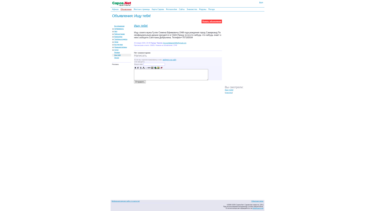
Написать (140, 55)
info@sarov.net (258, 208)
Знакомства (192, 9)
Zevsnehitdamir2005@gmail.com (174, 43)
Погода (211, 9)
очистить (228, 92)
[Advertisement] (245, 51)
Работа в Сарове (119, 34)
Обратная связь (257, 201)
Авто (115, 31)
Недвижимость (119, 29)
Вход (261, 2)
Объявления (126, 9)
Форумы (202, 9)
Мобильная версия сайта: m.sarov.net (126, 201)
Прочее (116, 58)
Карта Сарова (158, 9)
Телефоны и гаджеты (120, 39)
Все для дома (118, 44)
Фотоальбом (171, 9)
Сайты (182, 9)
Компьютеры (118, 37)
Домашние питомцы (120, 47)
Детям (116, 42)
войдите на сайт (169, 60)
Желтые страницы (142, 9)
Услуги (116, 50)
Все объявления (119, 26)
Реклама (117, 52)
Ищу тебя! (142, 16)
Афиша (115, 9)
